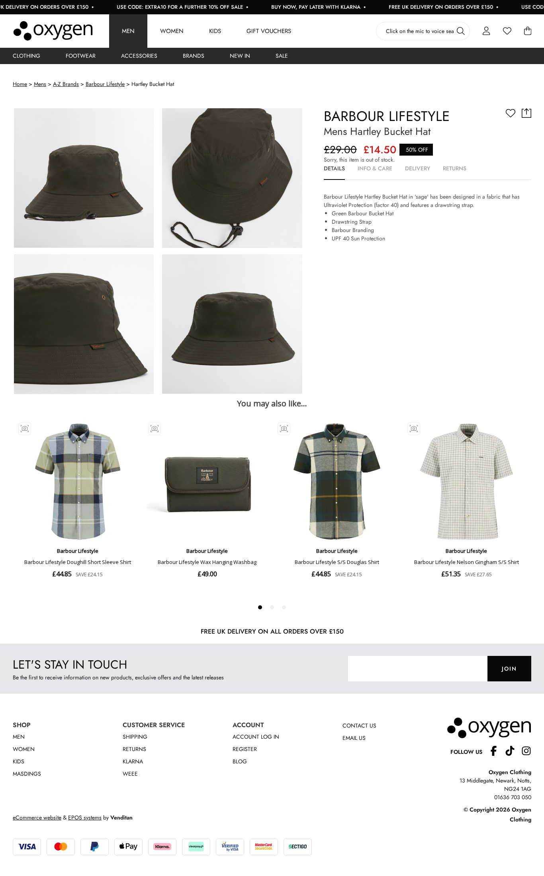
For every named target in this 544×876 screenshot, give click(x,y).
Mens (40, 84)
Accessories (139, 56)
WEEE (130, 774)
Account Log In (256, 737)
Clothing (26, 56)
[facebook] (497, 752)
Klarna (133, 761)
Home (20, 84)
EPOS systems (85, 817)
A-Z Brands (66, 84)
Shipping (135, 737)
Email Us (354, 738)
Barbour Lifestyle (105, 84)
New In (240, 56)
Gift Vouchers (269, 31)
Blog (240, 761)
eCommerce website (37, 817)
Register (245, 749)
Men (128, 31)
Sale (282, 56)
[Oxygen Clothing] (53, 31)
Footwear (81, 56)
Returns (134, 749)
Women (172, 31)
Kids (215, 31)
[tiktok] (513, 752)
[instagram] (526, 752)
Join (509, 669)
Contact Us (359, 726)
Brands (193, 56)
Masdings (27, 774)
